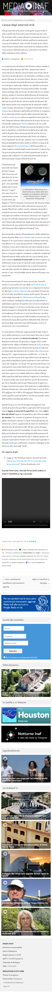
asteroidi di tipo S (38, 284)
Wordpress (17, 978)
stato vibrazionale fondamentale (33, 237)
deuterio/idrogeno (22, 146)
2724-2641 (12, 966)
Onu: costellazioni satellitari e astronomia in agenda (13, 583)
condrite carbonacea (10, 117)
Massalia (38, 297)
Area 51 (6, 986)
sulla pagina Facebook (24, 556)
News (16, 550)
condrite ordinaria (19, 291)
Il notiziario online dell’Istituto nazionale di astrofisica (26, 11)
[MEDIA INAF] (26, 9)
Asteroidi (30, 550)
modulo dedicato (18, 562)
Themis (24, 123)
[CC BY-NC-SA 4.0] (32, 541)
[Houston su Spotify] (26, 724)
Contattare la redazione (13, 982)
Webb (11, 443)
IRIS (36, 550)
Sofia (39, 344)
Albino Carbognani (12, 59)
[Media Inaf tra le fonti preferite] (26, 612)
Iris (21, 297)
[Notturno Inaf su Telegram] (26, 743)
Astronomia (8, 550)
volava (41, 351)
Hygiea (5, 111)
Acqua (24, 550)
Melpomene (28, 297)
